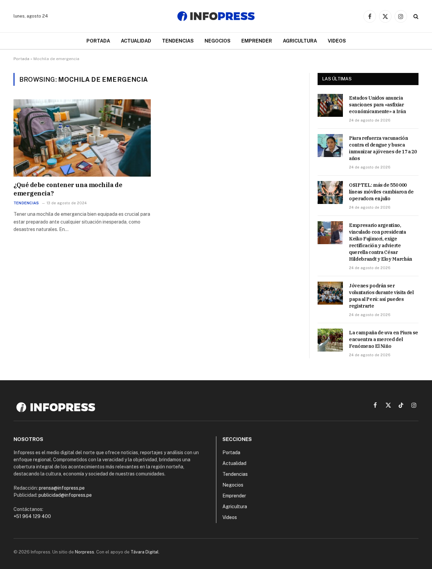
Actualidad (136, 41)
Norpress (84, 551)
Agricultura (300, 41)
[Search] (415, 16)
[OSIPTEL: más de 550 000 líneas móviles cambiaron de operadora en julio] (330, 192)
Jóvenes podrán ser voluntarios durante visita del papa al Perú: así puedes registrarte (381, 296)
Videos (337, 41)
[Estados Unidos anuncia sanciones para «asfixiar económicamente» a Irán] (330, 105)
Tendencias (178, 41)
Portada (98, 41)
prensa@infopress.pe (62, 488)
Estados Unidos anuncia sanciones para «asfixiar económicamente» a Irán (377, 104)
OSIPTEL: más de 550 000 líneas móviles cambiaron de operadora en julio (381, 192)
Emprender (256, 41)
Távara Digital (145, 551)
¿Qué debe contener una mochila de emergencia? (68, 189)
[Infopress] (216, 16)
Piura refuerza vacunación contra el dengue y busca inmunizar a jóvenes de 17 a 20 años (383, 148)
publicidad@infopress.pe (65, 495)
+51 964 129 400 (32, 516)
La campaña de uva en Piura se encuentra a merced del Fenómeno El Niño (383, 339)
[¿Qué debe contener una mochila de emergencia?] (82, 138)
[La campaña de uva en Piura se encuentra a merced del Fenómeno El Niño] (330, 340)
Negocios (218, 41)
